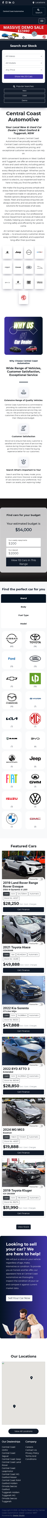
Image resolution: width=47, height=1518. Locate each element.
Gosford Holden (10, 1483)
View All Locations (23, 1431)
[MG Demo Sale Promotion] (23, 32)
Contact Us (31, 1450)
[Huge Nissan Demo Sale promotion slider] (17, 37)
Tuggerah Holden (10, 1492)
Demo (24, 101)
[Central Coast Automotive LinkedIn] (10, 2)
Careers (29, 1447)
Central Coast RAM (11, 1480)
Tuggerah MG (8, 1495)
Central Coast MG (10, 1474)
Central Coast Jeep (11, 1459)
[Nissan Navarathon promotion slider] (20, 37)
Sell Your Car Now (19, 1298)
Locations (40, 3)
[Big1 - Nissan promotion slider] (27, 37)
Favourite (33, 879)
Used (24, 96)
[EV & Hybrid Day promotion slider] (13, 37)
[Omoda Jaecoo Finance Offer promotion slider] (30, 37)
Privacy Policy (32, 1453)
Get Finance (23, 910)
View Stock (23, 1227)
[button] (42, 20)
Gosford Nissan (9, 1477)
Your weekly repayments (17, 540)
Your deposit (13, 550)
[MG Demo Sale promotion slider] (23, 37)
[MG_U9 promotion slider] (34, 37)
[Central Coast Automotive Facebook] (3, 2)
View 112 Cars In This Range (23, 562)
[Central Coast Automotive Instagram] (7, 2)
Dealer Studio (19, 1515)
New (24, 91)
